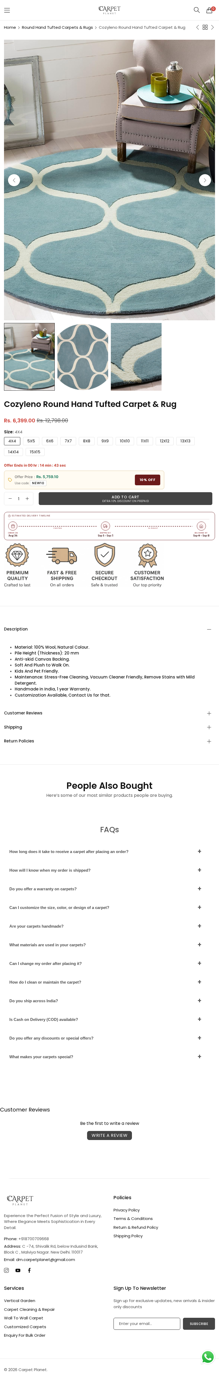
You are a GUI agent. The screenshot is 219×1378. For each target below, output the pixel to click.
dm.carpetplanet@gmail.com (39, 1259)
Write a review (109, 1135)
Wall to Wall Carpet (23, 1318)
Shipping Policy (128, 1236)
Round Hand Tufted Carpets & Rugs (57, 27)
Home (10, 27)
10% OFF (148, 479)
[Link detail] (6, 1270)
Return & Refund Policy (136, 1227)
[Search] (197, 10)
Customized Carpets (25, 1326)
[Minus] (10, 498)
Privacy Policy (127, 1210)
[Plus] (27, 498)
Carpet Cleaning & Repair (29, 1309)
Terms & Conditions (133, 1218)
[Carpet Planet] (109, 10)
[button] (205, 180)
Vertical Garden (19, 1300)
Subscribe (199, 1324)
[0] (209, 10)
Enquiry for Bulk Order (24, 1335)
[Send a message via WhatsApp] (208, 1357)
